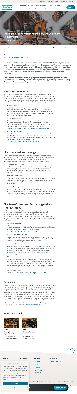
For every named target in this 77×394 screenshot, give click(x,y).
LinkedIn (7, 57)
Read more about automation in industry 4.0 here (22, 231)
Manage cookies (41, 382)
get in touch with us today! (33, 305)
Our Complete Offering (53, 1)
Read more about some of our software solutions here (23, 141)
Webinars (37, 367)
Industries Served (21, 5)
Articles (37, 364)
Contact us (43, 1)
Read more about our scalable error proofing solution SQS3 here (27, 273)
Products (57, 5)
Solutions (30, 5)
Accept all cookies (15, 383)
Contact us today (60, 387)
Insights (51, 5)
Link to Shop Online (56, 361)
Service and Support (41, 5)
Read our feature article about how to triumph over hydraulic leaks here (29, 128)
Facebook (16, 57)
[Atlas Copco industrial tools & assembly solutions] (30, 8)
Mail (27, 57)
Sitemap (58, 382)
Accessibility (51, 382)
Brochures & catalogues (38, 371)
